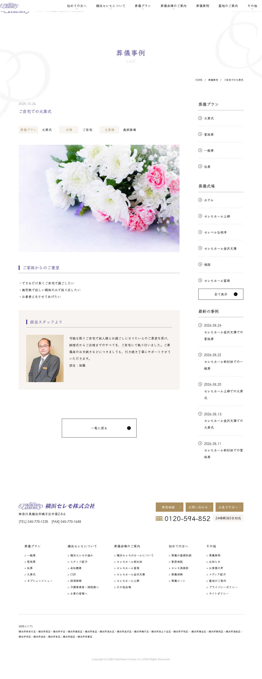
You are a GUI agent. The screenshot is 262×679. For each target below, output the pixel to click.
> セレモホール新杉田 (128, 561)
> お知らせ (213, 561)
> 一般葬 (30, 555)
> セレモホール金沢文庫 (129, 574)
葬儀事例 (202, 5)
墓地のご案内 (228, 5)
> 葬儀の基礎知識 (180, 555)
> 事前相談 (176, 561)
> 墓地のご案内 (216, 581)
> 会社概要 (75, 568)
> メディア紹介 (216, 574)
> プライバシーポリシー (222, 587)
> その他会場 (122, 587)
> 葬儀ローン (177, 581)
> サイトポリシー (217, 593)
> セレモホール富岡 (126, 568)
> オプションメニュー (38, 581)
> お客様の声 (214, 568)
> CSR (72, 574)
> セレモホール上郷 (126, 581)
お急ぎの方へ (228, 507)
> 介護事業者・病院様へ (83, 587)
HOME (198, 80)
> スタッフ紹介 (77, 561)
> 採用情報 (75, 581)
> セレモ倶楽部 (179, 568)
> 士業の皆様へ (77, 593)
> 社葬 (28, 568)
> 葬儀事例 (213, 555)
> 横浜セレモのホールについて (134, 555)
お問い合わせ (198, 507)
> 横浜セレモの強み (80, 555)
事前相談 (168, 507)
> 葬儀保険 (176, 574)
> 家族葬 (30, 561)
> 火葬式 (30, 574)
